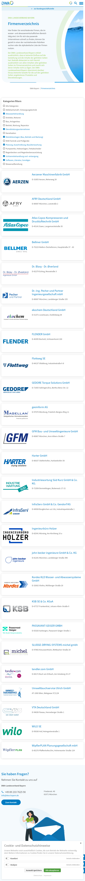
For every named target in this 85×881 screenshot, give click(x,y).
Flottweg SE (38, 358)
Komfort (14, 858)
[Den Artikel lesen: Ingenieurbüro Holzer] (15, 545)
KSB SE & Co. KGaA (42, 601)
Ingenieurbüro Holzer (44, 528)
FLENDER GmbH (41, 334)
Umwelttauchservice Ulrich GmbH (51, 688)
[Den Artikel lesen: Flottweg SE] (15, 375)
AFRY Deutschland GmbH (46, 198)
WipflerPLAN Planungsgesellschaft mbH (54, 745)
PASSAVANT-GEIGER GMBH (47, 625)
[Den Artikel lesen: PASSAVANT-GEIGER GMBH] (12, 630)
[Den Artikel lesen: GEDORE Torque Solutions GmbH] (15, 400)
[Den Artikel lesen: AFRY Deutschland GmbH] (12, 203)
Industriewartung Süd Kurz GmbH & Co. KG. (54, 481)
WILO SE (36, 726)
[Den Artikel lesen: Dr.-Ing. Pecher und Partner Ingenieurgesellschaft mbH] (12, 295)
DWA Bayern (34, 88)
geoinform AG (40, 407)
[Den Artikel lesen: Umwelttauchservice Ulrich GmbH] (12, 693)
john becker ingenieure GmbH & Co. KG (54, 552)
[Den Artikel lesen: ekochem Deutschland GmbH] (15, 327)
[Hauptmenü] (81, 3)
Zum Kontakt (11, 802)
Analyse (13, 864)
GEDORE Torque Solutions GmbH (51, 382)
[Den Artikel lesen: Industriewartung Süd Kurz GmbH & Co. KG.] (15, 497)
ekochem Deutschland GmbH (48, 310)
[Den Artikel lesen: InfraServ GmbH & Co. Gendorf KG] (15, 521)
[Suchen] (75, 3)
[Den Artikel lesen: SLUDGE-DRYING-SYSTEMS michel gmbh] (15, 662)
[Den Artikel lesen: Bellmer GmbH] (15, 259)
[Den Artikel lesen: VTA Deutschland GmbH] (12, 712)
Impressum (47, 875)
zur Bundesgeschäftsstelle (44, 8)
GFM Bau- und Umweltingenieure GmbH (55, 431)
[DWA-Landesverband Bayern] (7, 3)
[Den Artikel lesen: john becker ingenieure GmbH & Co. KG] (15, 570)
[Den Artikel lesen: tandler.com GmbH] (12, 674)
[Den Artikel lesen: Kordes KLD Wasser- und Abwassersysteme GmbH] (15, 594)
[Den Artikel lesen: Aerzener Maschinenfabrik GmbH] (15, 191)
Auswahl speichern (34, 870)
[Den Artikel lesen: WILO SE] (12, 731)
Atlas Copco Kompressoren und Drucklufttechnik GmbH (50, 219)
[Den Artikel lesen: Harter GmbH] (15, 473)
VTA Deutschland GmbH (45, 707)
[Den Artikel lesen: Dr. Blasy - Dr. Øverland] (15, 283)
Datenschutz (38, 875)
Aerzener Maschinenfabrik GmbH (51, 174)
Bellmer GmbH (40, 242)
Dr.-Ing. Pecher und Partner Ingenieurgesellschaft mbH (47, 292)
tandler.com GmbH (43, 669)
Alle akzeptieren (52, 870)
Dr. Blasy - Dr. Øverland (45, 266)
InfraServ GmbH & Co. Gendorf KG (51, 504)
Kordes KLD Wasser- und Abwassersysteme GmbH (56, 578)
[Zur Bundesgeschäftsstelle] (70, 3)
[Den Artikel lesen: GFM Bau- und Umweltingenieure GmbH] (15, 448)
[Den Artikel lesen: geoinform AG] (15, 424)
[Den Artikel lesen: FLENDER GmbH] (15, 351)
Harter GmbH (39, 455)
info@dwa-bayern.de (10, 795)
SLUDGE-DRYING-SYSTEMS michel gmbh (55, 644)
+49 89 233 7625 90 (15, 792)
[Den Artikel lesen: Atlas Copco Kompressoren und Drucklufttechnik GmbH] (15, 235)
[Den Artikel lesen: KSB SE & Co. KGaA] (15, 618)
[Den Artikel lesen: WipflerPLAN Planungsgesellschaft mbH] (12, 750)
